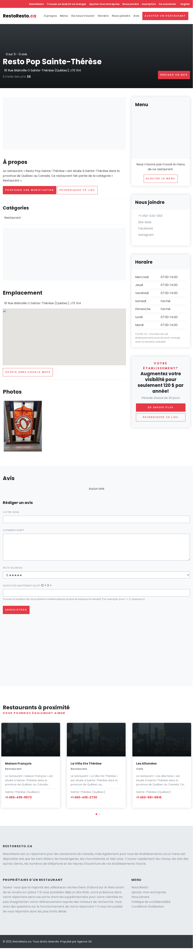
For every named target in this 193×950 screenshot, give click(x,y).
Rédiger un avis (174, 75)
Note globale (13, 567)
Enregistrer (16, 610)
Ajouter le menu (160, 178)
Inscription (149, 4)
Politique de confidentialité (150, 902)
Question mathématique (21, 585)
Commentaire (13, 530)
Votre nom (11, 512)
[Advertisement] (64, 123)
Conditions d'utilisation (147, 906)
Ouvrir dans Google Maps (27, 372)
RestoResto (36, 4)
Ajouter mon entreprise (104, 4)
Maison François (18, 763)
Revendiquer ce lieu (77, 190)
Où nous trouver (83, 16)
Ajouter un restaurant (165, 16)
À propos (50, 16)
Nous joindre (130, 4)
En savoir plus (161, 407)
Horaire (103, 16)
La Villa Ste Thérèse (86, 763)
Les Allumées (146, 763)
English (185, 4)
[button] (96, 814)
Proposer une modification (29, 190)
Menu (64, 16)
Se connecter (167, 4)
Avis (136, 16)
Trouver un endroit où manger (66, 4)
